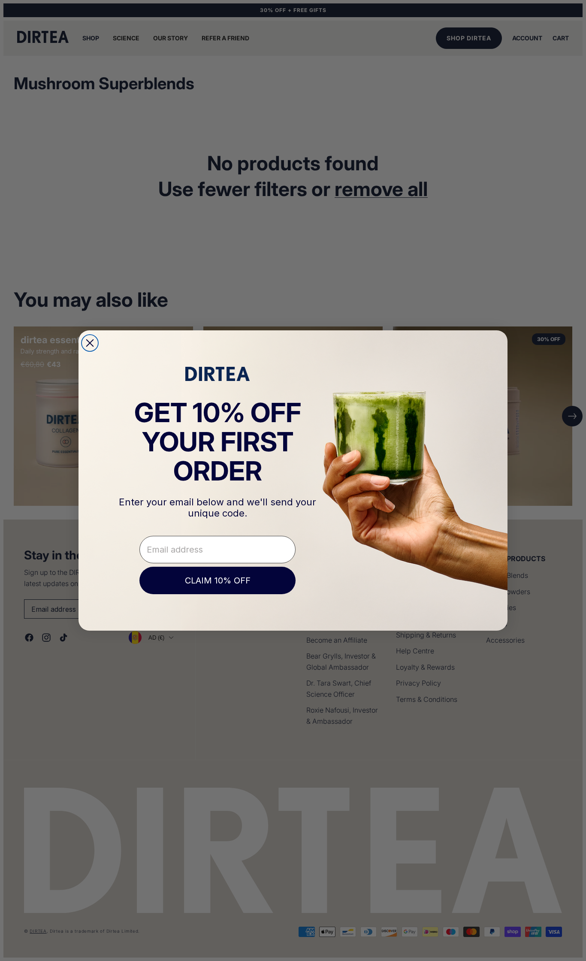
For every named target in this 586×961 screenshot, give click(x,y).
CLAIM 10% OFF (218, 580)
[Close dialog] (90, 343)
